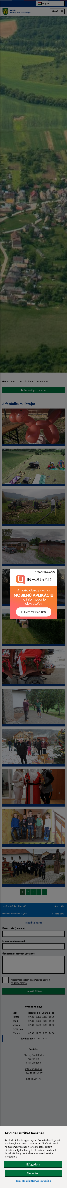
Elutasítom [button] (33, 1173)
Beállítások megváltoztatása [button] (33, 1180)
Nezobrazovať (43, 572)
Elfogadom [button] (33, 1164)
